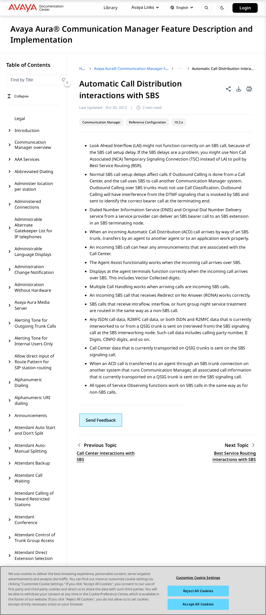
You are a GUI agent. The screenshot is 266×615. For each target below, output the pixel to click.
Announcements (31, 415)
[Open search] (206, 8)
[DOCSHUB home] (37, 8)
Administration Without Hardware (33, 287)
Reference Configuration (147, 122)
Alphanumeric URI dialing (32, 400)
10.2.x (178, 122)
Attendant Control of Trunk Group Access (35, 537)
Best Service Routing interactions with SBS (234, 456)
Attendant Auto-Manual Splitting (31, 448)
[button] (100, 420)
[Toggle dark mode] (222, 8)
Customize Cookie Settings (198, 577)
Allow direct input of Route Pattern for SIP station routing (34, 362)
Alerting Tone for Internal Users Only (34, 341)
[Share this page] (228, 89)
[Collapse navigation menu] (67, 82)
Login (245, 8)
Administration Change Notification (34, 269)
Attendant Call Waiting (28, 478)
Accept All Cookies (198, 604)
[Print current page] (249, 89)
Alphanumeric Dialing (28, 382)
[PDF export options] (239, 89)
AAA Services (27, 159)
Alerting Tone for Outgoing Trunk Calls (35, 323)
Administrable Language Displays (33, 251)
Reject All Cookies (198, 590)
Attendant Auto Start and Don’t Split (35, 430)
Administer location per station (34, 186)
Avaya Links (142, 7)
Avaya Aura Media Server (32, 305)
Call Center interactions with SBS (106, 456)
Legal (20, 118)
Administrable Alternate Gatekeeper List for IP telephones (33, 228)
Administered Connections (28, 204)
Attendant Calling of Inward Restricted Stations (34, 499)
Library (110, 7)
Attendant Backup (32, 463)
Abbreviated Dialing (34, 171)
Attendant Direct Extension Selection (34, 555)
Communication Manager (101, 122)
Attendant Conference (26, 519)
